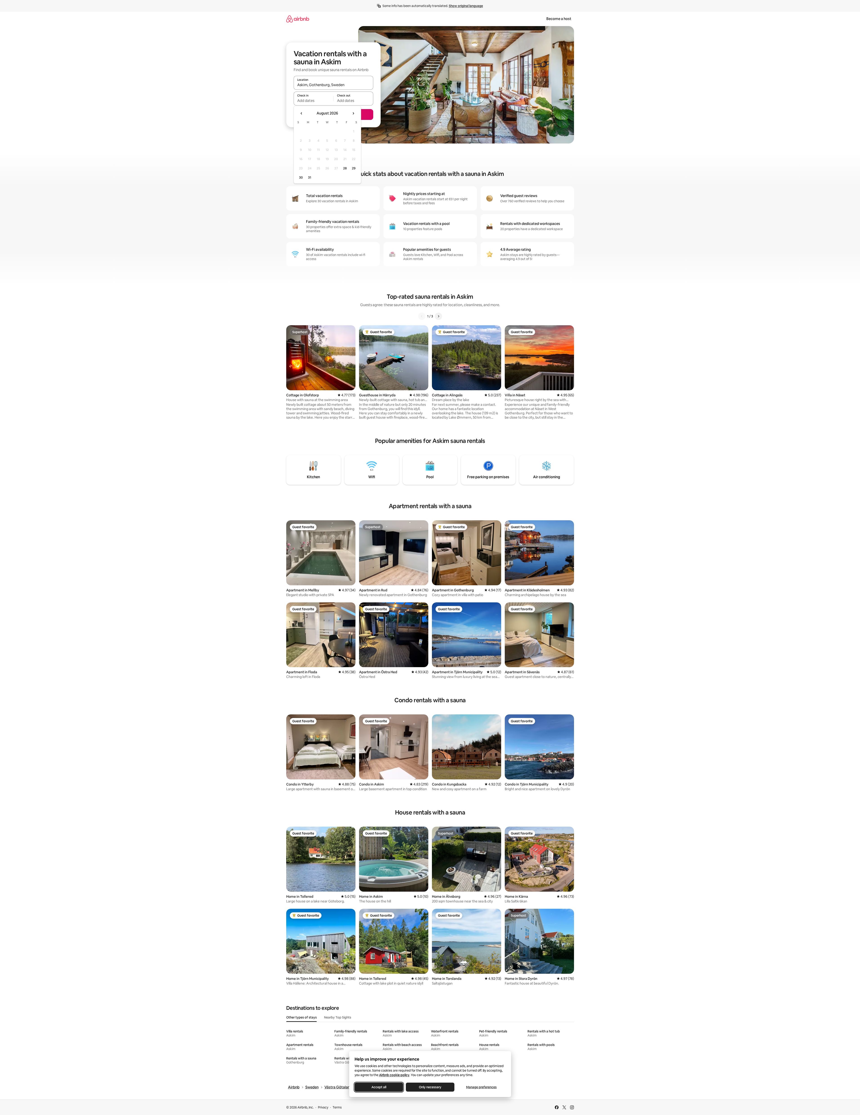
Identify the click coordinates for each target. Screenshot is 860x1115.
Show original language (466, 6)
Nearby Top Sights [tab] (337, 1017)
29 (353, 168)
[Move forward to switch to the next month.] (353, 113)
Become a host (558, 18)
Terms (337, 1107)
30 (301, 177)
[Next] (438, 316)
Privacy (323, 1107)
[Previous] (421, 316)
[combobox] (333, 84)
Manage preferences (481, 1087)
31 (309, 177)
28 (345, 168)
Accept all (378, 1087)
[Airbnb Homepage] (297, 19)
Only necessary (430, 1087)
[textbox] (313, 100)
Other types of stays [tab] (301, 1017)
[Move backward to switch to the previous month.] (301, 113)
